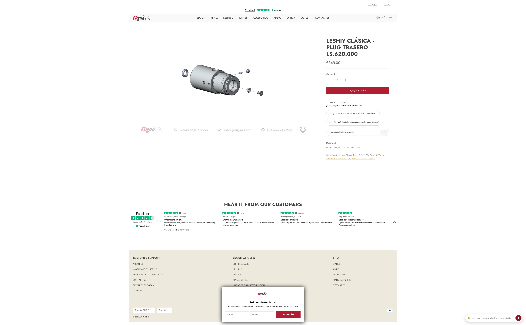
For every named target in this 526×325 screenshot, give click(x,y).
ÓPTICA (291, 18)
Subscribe (288, 314)
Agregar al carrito (357, 90)
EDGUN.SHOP (144, 317)
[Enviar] (518, 318)
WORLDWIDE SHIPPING (145, 269)
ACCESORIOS (260, 18)
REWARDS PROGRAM (143, 285)
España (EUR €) (374, 5)
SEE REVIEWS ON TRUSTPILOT (148, 274)
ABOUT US (138, 264)
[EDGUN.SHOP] (141, 18)
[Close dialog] (302, 289)
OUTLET (305, 18)
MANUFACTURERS (342, 280)
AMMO (277, 18)
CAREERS (137, 290)
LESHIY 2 (228, 18)
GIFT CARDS (339, 285)
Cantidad (330, 74)
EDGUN (201, 18)
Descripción (331, 143)
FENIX (214, 18)
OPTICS (336, 264)
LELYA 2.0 (237, 274)
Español (387, 5)
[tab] (333, 148)
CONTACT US (322, 18)
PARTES (243, 18)
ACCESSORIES (340, 274)
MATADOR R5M (240, 280)
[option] (223, 83)
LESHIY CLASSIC (241, 264)
